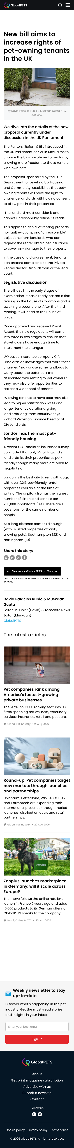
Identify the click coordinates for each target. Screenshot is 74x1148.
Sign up (37, 1039)
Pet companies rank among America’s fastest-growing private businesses (32, 695)
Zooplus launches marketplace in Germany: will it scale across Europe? (35, 886)
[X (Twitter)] (40, 1114)
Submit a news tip (37, 1093)
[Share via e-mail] (6, 557)
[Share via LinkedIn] (12, 557)
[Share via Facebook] (24, 557)
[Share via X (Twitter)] (18, 557)
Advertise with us (37, 1086)
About (37, 1074)
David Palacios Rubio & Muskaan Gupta (35, 111)
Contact (37, 1099)
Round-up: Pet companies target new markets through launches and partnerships (37, 786)
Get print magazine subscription (37, 1080)
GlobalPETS (12, 620)
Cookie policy (15, 1130)
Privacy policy (37, 1130)
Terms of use (59, 1130)
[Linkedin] (34, 1114)
